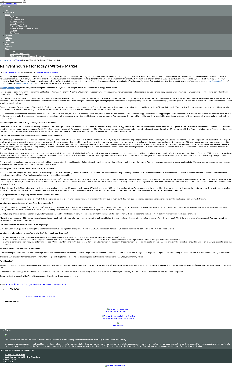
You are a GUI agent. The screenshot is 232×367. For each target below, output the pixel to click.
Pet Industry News (17, 19)
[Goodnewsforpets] (8, 4)
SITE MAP (9, 362)
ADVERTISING (11, 359)
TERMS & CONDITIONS (15, 355)
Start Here (9, 12)
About (7, 49)
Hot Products (10, 42)
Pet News (14, 17)
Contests (8, 38)
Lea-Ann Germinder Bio (19, 54)
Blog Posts (14, 33)
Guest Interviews (17, 24)
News (7, 15)
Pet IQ (7, 40)
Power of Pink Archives (19, 26)
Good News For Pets (11, 72)
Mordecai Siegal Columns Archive (24, 28)
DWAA (40, 72)
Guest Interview (51, 72)
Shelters (8, 47)
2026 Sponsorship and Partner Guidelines (27, 56)
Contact (13, 51)
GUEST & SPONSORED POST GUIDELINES (41, 296)
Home (7, 10)
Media (7, 45)
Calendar (8, 35)
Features (13, 31)
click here (199, 346)
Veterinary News (17, 22)
